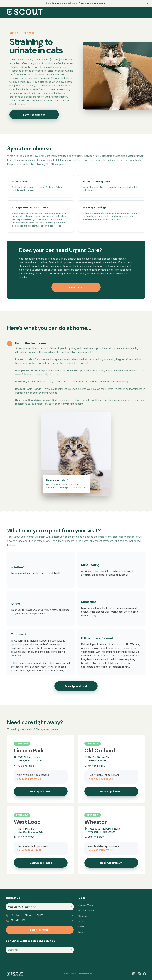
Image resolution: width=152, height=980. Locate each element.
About (81, 921)
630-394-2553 (96, 837)
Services (82, 916)
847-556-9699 (96, 765)
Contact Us (76, 287)
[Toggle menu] (142, 12)
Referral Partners (86, 910)
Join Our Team (85, 905)
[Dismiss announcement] (147, 3)
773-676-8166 (26, 765)
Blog (80, 932)
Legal (81, 926)
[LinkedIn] (133, 973)
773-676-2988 (26, 837)
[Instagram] (139, 973)
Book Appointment (34, 114)
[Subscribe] (71, 950)
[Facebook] (144, 973)
